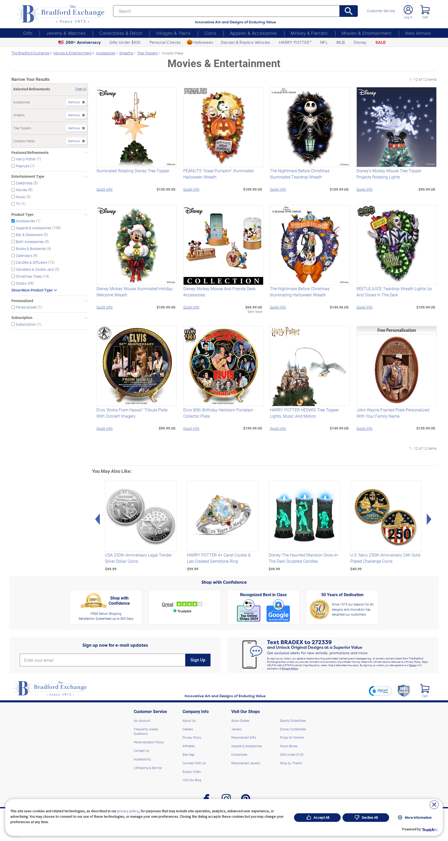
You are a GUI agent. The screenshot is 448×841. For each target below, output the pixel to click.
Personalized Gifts (243, 737)
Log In (408, 17)
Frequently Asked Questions (146, 731)
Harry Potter (26, 158)
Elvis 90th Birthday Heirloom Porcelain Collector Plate (218, 413)
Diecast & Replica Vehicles (245, 42)
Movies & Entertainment (366, 33)
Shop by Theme (291, 763)
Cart (425, 17)
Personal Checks (165, 42)
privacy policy (128, 811)
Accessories (25, 220)
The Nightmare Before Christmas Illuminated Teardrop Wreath (300, 174)
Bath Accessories (30, 241)
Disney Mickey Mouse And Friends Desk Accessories (219, 291)
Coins (210, 33)
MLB (341, 42)
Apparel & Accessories (253, 33)
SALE (380, 42)
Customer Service (381, 11)
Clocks (21, 283)
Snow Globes (240, 720)
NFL (324, 42)
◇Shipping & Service (148, 768)
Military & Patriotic (309, 33)
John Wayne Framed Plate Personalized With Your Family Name (392, 413)
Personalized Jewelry (245, 763)
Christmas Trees (29, 276)
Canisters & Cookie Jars (35, 269)
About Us (189, 720)
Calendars (24, 255)
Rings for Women (292, 737)
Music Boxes (288, 746)
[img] (424, 688)
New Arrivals (418, 33)
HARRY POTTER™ (295, 42)
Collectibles (239, 754)
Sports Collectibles (293, 720)
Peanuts (22, 165)
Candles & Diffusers (31, 262)
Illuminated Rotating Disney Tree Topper (132, 170)
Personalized (22, 300)
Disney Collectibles (293, 729)
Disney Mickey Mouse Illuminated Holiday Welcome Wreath (134, 291)
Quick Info (104, 189)
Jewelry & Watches (66, 33)
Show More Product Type (32, 290)
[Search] (349, 11)
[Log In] (408, 9)
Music (20, 196)
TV (18, 203)
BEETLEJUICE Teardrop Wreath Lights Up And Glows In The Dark (394, 291)
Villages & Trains (173, 33)
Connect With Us (194, 763)
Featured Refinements (29, 152)
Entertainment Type (27, 176)
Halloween (203, 42)
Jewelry (236, 729)
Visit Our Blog (192, 780)
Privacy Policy (290, 668)
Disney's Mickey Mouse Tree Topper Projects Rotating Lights (388, 174)
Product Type (22, 214)
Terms (412, 665)
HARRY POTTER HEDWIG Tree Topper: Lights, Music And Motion (304, 413)
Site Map (188, 754)
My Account (142, 720)
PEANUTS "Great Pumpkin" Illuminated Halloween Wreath (218, 174)
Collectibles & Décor (120, 33)
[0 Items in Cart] (425, 9)
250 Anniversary (83, 42)
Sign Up (198, 660)
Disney (360, 42)
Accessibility (142, 759)
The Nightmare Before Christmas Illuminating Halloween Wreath (300, 291)
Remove (74, 102)
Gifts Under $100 (125, 42)
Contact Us (141, 751)
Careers (188, 729)
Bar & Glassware (29, 234)
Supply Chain (192, 771)
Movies (21, 189)
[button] (380, 690)
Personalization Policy (149, 742)
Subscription (21, 317)
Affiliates (188, 746)
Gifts (27, 33)
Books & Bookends (31, 248)
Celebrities (24, 182)
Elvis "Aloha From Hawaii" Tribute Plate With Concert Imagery (131, 413)
